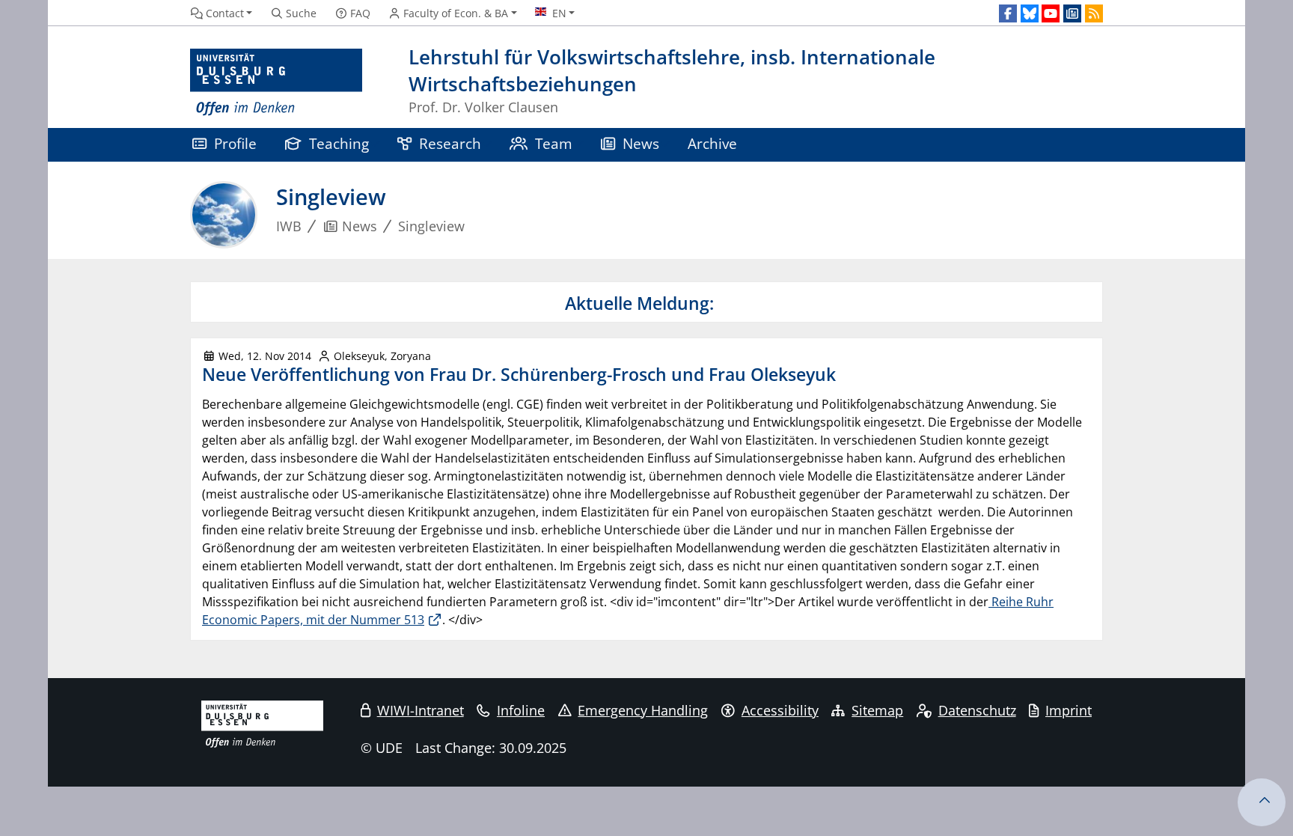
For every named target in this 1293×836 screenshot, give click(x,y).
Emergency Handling (643, 710)
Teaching (339, 143)
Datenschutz (977, 710)
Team (553, 143)
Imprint (1068, 710)
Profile (235, 143)
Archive (712, 143)
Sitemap (877, 710)
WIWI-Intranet (420, 710)
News (641, 143)
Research (450, 143)
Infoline (521, 710)
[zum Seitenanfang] (1262, 802)
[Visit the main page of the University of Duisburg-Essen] (276, 83)
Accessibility (780, 710)
